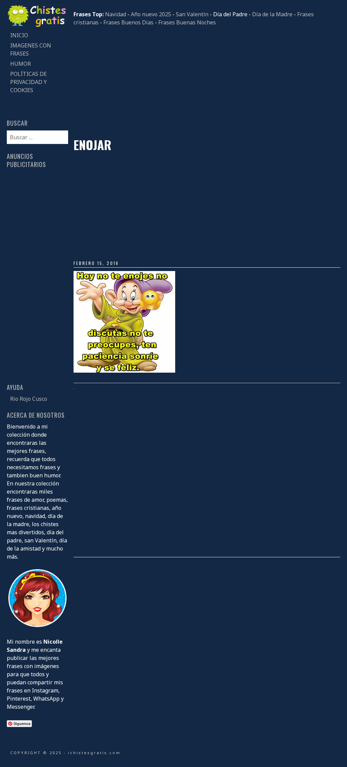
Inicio (19, 35)
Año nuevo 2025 (151, 14)
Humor (20, 63)
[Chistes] (37, 26)
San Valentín (192, 14)
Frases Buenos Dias (128, 22)
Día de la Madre (272, 14)
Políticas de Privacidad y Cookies (28, 82)
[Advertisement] (207, 82)
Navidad (115, 14)
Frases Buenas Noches (187, 22)
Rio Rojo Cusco (28, 398)
